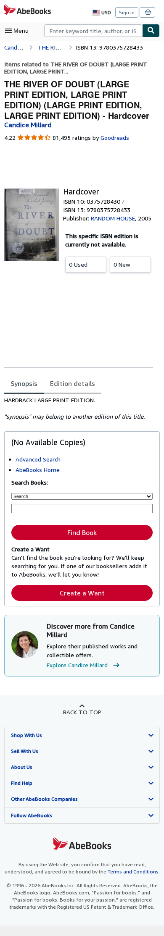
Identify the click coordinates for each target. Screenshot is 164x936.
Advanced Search (38, 459)
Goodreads (115, 137)
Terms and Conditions (133, 871)
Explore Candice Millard (77, 665)
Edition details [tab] (72, 383)
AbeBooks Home (38, 469)
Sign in (127, 12)
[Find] (151, 30)
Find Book (82, 532)
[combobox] (93, 30)
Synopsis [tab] (24, 383)
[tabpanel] (78, 408)
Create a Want (82, 593)
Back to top (82, 712)
